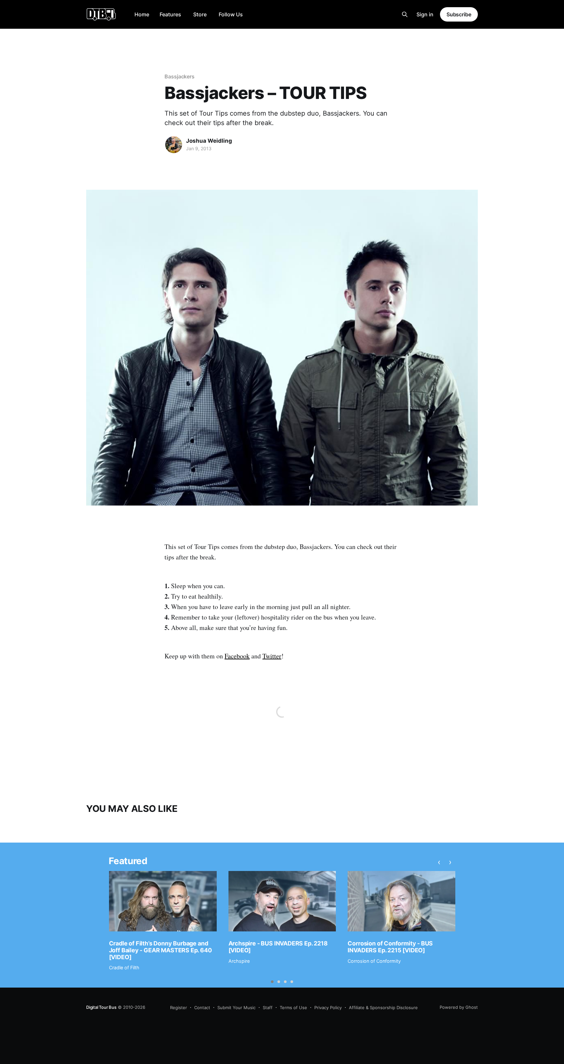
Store (200, 14)
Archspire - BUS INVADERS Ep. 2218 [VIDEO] (278, 947)
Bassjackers (179, 76)
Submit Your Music (236, 1007)
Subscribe (458, 14)
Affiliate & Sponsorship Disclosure (383, 1007)
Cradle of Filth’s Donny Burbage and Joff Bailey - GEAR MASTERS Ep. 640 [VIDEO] (160, 950)
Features (170, 14)
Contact (202, 1007)
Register (178, 1007)
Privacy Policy (328, 1007)
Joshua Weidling (209, 140)
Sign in (424, 14)
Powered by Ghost (459, 1007)
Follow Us (231, 14)
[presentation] (439, 862)
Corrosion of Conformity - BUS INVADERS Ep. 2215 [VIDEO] (390, 947)
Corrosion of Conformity (374, 961)
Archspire (239, 961)
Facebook (237, 656)
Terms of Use (293, 1007)
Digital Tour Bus (101, 1007)
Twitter (271, 656)
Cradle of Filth (124, 967)
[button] (272, 981)
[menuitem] (141, 14)
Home (141, 14)
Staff (268, 1007)
